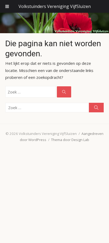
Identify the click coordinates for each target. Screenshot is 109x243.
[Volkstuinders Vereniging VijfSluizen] (54, 23)
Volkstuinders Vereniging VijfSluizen (55, 6)
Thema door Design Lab (70, 139)
